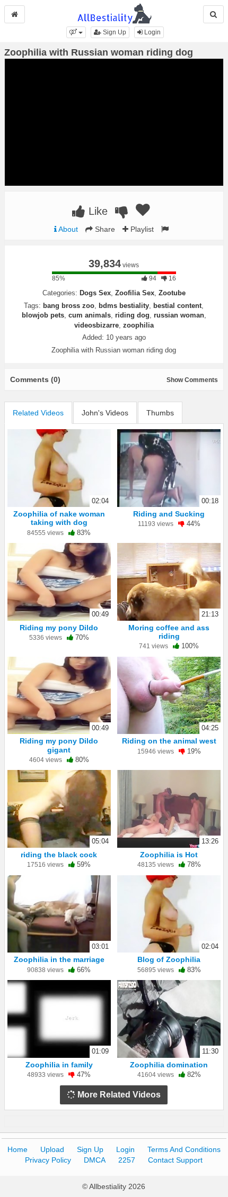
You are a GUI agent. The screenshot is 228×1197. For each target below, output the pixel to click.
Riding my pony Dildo (59, 627)
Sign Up (113, 32)
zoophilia (138, 325)
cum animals (89, 315)
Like (96, 211)
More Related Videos (118, 1094)
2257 (126, 1160)
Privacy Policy (48, 1160)
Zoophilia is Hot (169, 854)
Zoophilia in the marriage (59, 959)
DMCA (95, 1160)
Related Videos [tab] (38, 413)
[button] (76, 32)
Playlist (141, 229)
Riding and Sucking (169, 514)
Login (152, 32)
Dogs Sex (95, 293)
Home (17, 1149)
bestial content (177, 306)
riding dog (132, 315)
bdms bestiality (124, 306)
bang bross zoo (68, 306)
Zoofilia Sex (134, 293)
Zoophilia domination (169, 1064)
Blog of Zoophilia (168, 959)
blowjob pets (43, 315)
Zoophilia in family (59, 1064)
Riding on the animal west (169, 741)
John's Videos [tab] (105, 413)
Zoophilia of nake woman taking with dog (59, 518)
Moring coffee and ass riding (168, 631)
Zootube (172, 293)
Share (104, 229)
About (67, 229)
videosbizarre (96, 325)
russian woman (179, 315)
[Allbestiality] (114, 12)
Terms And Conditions (184, 1149)
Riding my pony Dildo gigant (59, 745)
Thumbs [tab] (160, 413)
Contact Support (175, 1160)
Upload (52, 1149)
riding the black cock (59, 854)
